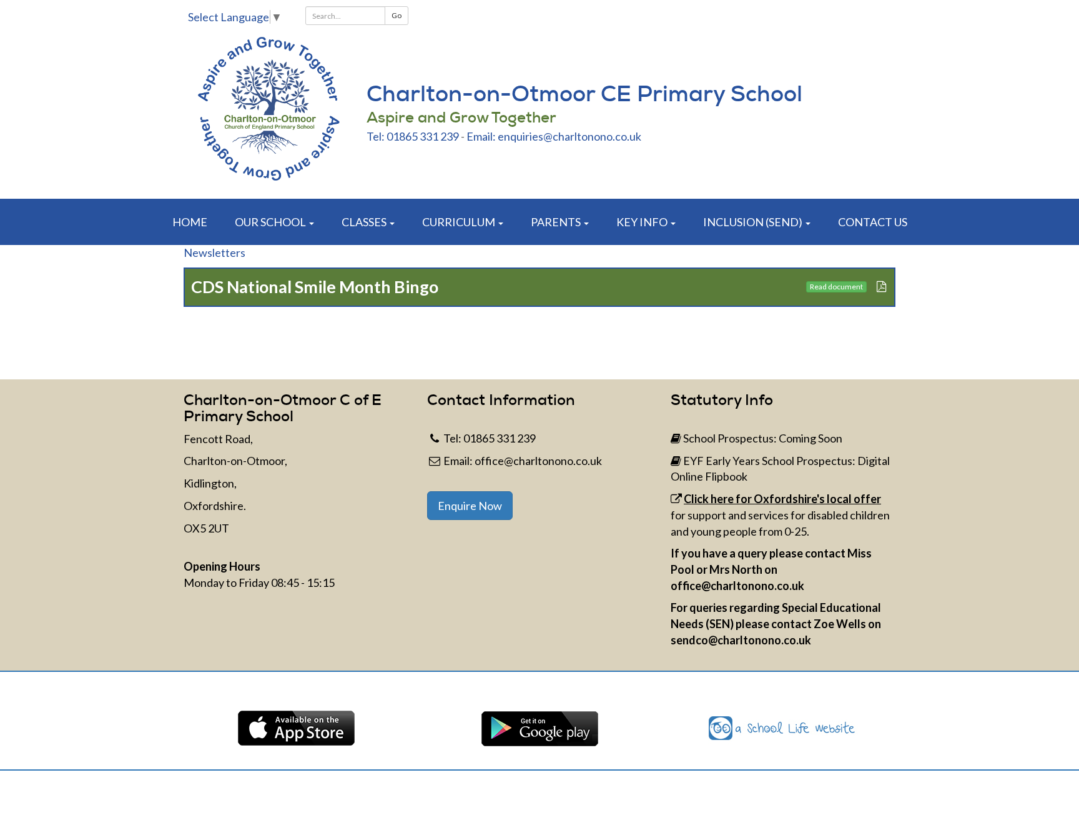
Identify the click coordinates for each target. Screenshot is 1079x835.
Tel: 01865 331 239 (413, 136)
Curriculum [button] (459, 222)
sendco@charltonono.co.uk (741, 640)
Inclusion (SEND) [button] (753, 222)
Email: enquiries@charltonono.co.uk (553, 136)
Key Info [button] (642, 222)
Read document (836, 286)
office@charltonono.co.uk (538, 461)
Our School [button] (271, 222)
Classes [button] (365, 222)
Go (397, 15)
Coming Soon (810, 438)
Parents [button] (557, 222)
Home (189, 222)
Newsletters (214, 252)
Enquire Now (470, 505)
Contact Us (872, 222)
